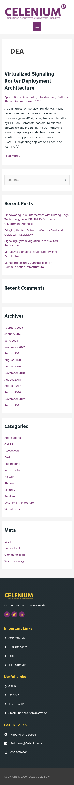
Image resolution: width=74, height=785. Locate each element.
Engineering (12, 463)
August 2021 (12, 353)
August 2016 (12, 392)
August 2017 (12, 385)
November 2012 (14, 399)
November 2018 (14, 373)
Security (9, 489)
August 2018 (12, 379)
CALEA (8, 444)
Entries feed (12, 548)
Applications (12, 97)
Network (9, 476)
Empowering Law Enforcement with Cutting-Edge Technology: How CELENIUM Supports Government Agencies (36, 219)
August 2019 (12, 366)
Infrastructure (47, 97)
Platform (62, 97)
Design (8, 457)
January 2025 (13, 334)
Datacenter (29, 97)
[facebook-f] (7, 614)
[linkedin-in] (22, 614)
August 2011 (12, 405)
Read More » (12, 155)
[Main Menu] (37, 26)
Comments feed (14, 554)
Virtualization (13, 509)
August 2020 (12, 360)
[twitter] (14, 614)
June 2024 (11, 340)
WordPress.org (14, 561)
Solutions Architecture (19, 502)
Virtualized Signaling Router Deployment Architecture (29, 81)
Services (9, 496)
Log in (8, 541)
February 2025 (13, 327)
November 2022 (14, 347)
